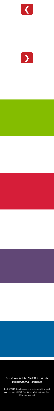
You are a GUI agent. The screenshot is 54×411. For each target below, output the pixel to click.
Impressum (37, 381)
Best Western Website (16, 378)
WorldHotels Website (38, 378)
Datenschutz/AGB (21, 381)
